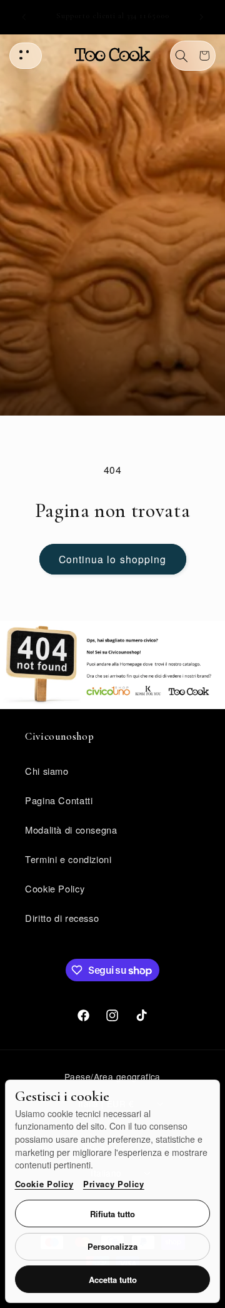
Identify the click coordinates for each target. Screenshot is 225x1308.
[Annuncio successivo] (201, 17)
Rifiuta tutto (112, 1214)
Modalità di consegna (71, 829)
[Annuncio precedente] (24, 17)
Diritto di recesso (62, 917)
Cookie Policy (44, 1184)
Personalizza (113, 1246)
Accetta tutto (113, 1279)
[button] (182, 55)
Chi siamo (47, 770)
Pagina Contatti (58, 800)
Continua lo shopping (112, 559)
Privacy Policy (113, 1184)
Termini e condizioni (68, 859)
